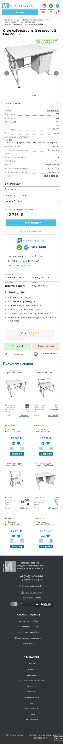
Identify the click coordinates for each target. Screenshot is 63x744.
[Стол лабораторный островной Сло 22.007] (46, 388)
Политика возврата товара (31, 680)
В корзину (34, 222)
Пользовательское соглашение (42, 735)
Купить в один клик (31, 231)
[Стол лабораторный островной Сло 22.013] (17, 480)
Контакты (31, 686)
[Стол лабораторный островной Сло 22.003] (46, 480)
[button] (6, 73)
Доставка (31, 675)
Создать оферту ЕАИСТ (34, 240)
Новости (31, 663)
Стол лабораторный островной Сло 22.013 (14, 464)
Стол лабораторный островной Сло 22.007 (43, 372)
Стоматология (28, 643)
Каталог (20, 12)
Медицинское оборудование (28, 638)
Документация (13, 183)
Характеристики (14, 103)
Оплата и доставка (15, 195)
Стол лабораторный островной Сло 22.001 (14, 372)
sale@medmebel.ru (15, 285)
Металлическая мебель (28, 632)
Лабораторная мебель (28, 626)
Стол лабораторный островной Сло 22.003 (43, 464)
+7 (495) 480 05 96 (14, 277)
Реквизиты (31, 691)
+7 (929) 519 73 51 (41, 277)
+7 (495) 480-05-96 (23, 5)
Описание (10, 189)
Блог (31, 703)
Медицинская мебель (28, 621)
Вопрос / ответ (31, 719)
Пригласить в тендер (46, 346)
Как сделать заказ (32, 697)
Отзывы (31, 714)
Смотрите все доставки (19, 265)
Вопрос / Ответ (13, 201)
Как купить (32, 669)
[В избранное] (19, 443)
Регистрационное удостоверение (49, 42)
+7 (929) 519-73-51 (31, 580)
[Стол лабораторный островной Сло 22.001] (17, 388)
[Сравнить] (13, 443)
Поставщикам (31, 708)
